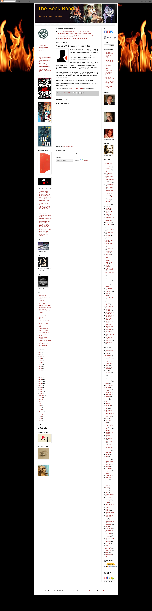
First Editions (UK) (109, 413)
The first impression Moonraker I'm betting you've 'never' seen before (74, 31)
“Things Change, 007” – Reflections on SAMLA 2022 (44, 203)
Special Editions (109, 530)
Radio (106, 492)
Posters (107, 479)
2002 (40, 420)
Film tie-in (107, 407)
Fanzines (107, 403)
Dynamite (107, 396)
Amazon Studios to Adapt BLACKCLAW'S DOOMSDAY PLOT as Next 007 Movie (45, 220)
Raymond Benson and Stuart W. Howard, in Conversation (44, 62)
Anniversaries (108, 355)
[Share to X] (80, 93)
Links (106, 456)
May (40, 405)
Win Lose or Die (109, 331)
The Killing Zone (109, 306)
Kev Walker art (108, 447)
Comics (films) (108, 385)
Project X (107, 484)
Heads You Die (109, 226)
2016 (40, 373)
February (41, 412)
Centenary (107, 372)
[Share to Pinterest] (83, 93)
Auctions (107, 361)
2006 (40, 393)
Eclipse (107, 398)
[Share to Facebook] (82, 93)
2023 (40, 358)
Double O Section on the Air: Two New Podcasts (45, 216)
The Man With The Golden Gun (109, 313)
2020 (40, 364)
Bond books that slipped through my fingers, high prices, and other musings (76, 35)
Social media (108, 528)
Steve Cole (108, 533)
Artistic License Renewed (42, 299)
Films (106, 408)
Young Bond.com (43, 345)
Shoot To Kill (108, 291)
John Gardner (42, 314)
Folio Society (108, 416)
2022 (40, 360)
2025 (40, 354)
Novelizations (108, 470)
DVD (106, 390)
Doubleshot (108, 204)
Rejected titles (108, 497)
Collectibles (108, 380)
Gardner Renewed (43, 47)
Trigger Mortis (108, 329)
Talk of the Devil (109, 300)
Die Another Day (109, 196)
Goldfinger (107, 222)
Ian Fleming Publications (45, 307)
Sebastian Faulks (109, 512)
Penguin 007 (108, 475)
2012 (40, 381)
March (40, 410)
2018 (40, 368)
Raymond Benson (43, 328)
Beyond (89, 24)
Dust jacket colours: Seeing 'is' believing (67, 36)
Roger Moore (108, 501)
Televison (107, 536)
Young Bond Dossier (44, 343)
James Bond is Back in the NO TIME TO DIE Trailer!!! (44, 234)
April (40, 407)
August (41, 401)
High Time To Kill (109, 229)
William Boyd (108, 548)
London (107, 458)
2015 (40, 375)
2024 (40, 356)
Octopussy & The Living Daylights (109, 269)
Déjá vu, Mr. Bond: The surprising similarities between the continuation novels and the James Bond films (109, 74)
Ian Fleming (108, 424)
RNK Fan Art (42, 326)
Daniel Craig (108, 392)
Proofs (107, 485)
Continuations (42, 50)
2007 (40, 391)
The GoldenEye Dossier (44, 334)
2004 (40, 418)
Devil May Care (109, 190)
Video (106, 545)
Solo (106, 295)
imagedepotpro (93, 590)
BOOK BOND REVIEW (108, 368)
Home (38, 24)
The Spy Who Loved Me (108, 319)
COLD (106, 171)
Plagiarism (108, 477)
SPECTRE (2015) (109, 504)
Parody (107, 473)
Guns (106, 418)
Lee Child (107, 454)
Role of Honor (108, 281)
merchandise (108, 554)
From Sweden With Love (45, 305)
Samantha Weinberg (107, 510)
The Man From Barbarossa (108, 310)
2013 (40, 379)
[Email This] (77, 93)
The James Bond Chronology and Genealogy (43, 337)
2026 (40, 352)
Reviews (107, 499)
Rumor (107, 502)
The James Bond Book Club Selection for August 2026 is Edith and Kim (45, 69)
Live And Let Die (109, 248)
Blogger (105, 590)
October (41, 397)
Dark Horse (108, 394)
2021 (40, 362)
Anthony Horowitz (109, 358)
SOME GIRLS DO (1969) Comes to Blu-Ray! (45, 230)
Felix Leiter (108, 405)
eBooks (107, 552)
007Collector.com (43, 295)
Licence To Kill (108, 243)
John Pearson (108, 444)
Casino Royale (109, 176)
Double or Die (108, 201)
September (42, 399)
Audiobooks (108, 363)
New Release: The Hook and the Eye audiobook (45, 65)
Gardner (61, 24)
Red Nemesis (108, 280)
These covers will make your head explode (109, 83)
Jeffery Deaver (108, 438)
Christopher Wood (109, 377)
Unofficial (107, 543)
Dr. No (106, 206)
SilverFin (107, 293)
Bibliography (45, 24)
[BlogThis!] (78, 93)
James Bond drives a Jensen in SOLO (109, 67)
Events (107, 399)
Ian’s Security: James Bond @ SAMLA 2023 (44, 199)
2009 (40, 387)
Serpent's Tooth (109, 288)
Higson (82, 24)
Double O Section (43, 303)
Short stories (108, 524)
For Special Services (108, 209)
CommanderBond (43, 302)
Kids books (108, 450)
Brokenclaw (108, 167)
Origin (106, 472)
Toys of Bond (42, 342)
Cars (106, 370)
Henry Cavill (108, 420)
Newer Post (59, 144)
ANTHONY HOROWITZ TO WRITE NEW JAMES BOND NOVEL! (109, 55)
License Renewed (109, 245)
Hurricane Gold (69, 94)
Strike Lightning (109, 297)
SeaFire (107, 286)
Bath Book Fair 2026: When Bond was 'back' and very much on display (74, 33)
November (41, 395)
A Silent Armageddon (108, 162)
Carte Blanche (108, 173)
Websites (107, 547)
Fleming (54, 24)
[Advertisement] (43, 505)
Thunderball (108, 324)
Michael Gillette (109, 461)
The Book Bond (56, 8)
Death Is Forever (109, 187)
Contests (107, 387)
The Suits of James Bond (45, 340)
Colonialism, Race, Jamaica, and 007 (43, 192)
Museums (107, 466)
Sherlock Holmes (109, 521)
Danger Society (109, 184)
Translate (85, 160)
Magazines (108, 459)
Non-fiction (108, 468)
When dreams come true (108, 87)
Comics (96, 24)
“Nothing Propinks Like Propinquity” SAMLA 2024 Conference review (45, 196)
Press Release (109, 481)
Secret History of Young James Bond (109, 517)
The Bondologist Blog (44, 332)
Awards (107, 365)
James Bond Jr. (109, 237)
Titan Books (108, 541)
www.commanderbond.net (76, 88)
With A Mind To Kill (109, 334)
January (41, 414)
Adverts (107, 353)
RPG (106, 490)
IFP (106, 422)
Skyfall (107, 526)
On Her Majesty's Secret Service (109, 273)
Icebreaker (108, 235)
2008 (40, 389)
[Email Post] (74, 92)
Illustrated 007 (42, 309)
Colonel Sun (108, 182)
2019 (40, 366)
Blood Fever (108, 165)
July (40, 403)
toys (106, 556)
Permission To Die (109, 277)
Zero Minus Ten (109, 342)
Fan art (107, 401)
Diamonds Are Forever (108, 194)
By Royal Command (107, 169)
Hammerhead (108, 224)
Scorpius (107, 285)
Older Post (95, 144)
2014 (40, 377)
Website (111, 24)
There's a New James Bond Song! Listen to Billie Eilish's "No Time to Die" (45, 226)
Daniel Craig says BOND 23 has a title (109, 62)
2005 (40, 416)
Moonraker (108, 254)
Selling (107, 519)
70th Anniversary (109, 350)
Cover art (107, 389)
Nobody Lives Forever (108, 266)
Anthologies (108, 357)
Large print (108, 452)
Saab (106, 507)
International (108, 428)
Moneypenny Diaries (108, 252)
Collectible (103, 24)
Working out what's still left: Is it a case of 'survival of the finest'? (72, 38)
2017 (40, 371)
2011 (40, 383)
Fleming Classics (43, 45)
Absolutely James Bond (44, 297)
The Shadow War (109, 538)
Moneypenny (108, 464)
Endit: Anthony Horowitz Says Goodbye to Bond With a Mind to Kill (44, 207)
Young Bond (76, 94)
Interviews (107, 430)
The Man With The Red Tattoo (109, 316)
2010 (40, 385)
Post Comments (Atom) (68, 146)
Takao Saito (108, 535)
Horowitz (75, 24)
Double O (107, 200)
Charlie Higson (63, 94)
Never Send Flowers (108, 259)
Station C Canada (43, 330)
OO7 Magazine (42, 319)
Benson (68, 24)
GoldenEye (108, 220)
